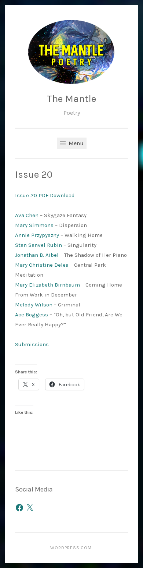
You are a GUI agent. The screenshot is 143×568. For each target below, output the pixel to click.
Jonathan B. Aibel (37, 255)
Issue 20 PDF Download (45, 195)
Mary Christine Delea (42, 265)
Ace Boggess (31, 314)
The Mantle (71, 98)
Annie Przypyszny (37, 235)
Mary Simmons (34, 225)
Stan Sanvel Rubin (38, 245)
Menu (75, 143)
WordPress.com (71, 547)
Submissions (32, 344)
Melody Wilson (33, 304)
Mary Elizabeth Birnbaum (47, 284)
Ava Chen (26, 215)
